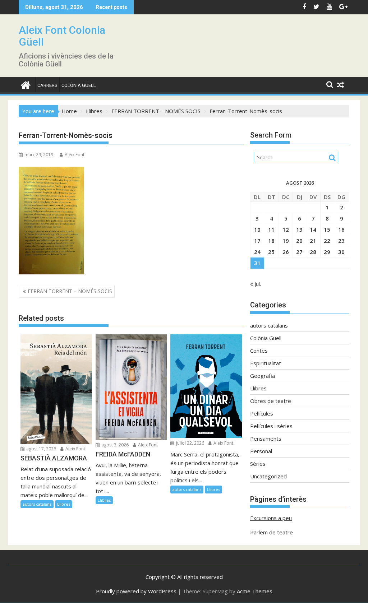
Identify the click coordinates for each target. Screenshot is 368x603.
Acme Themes (254, 591)
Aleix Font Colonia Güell (62, 36)
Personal (261, 451)
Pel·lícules (261, 413)
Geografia (262, 375)
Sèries (258, 463)
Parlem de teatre (271, 532)
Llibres (63, 504)
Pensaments (265, 438)
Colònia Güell (78, 85)
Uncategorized (268, 476)
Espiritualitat (265, 363)
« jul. (255, 283)
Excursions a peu (271, 517)
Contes (259, 350)
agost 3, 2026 (114, 445)
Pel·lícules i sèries (271, 426)
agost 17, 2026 (40, 449)
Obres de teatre (270, 400)
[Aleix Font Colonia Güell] (25, 84)
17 (257, 240)
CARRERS (47, 85)
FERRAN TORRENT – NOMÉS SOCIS (70, 291)
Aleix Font (74, 155)
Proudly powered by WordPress (136, 591)
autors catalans (37, 504)
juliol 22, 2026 (189, 443)
